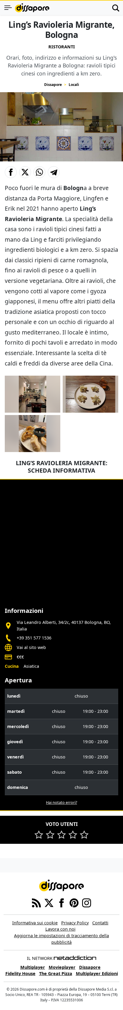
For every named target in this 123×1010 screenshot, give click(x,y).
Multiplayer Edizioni (97, 973)
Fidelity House (20, 973)
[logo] (32, 7)
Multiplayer (32, 967)
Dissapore (53, 84)
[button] (11, 172)
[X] (48, 902)
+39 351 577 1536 (34, 638)
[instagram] (86, 902)
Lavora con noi (60, 929)
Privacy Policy (75, 923)
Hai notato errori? (61, 802)
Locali (74, 84)
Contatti (100, 923)
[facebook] (61, 902)
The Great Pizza (55, 973)
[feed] (36, 902)
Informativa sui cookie (35, 923)
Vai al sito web (31, 647)
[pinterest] (74, 902)
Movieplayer (62, 967)
